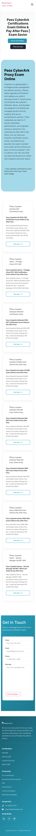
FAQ (3, 783)
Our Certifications (8, 775)
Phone (7, 656)
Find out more (18, 47)
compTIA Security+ (8, 761)
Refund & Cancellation (9, 795)
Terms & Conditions (8, 791)
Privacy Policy (6, 787)
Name (7, 640)
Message (8, 664)
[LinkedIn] (4, 819)
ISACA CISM (6, 764)
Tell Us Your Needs (17, 41)
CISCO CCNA (6, 757)
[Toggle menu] (32, 4)
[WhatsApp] (14, 819)
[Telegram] (9, 819)
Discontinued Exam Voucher (11, 779)
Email (7, 648)
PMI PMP (5, 753)
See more (17, 244)
